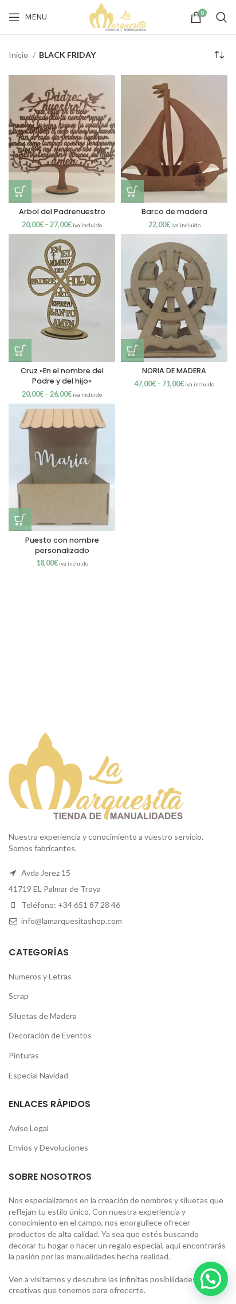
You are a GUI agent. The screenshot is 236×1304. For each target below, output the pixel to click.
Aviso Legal (29, 1128)
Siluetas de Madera (43, 1016)
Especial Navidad (38, 1075)
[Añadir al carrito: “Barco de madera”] (132, 191)
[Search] (221, 17)
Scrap (19, 996)
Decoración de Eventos (50, 1035)
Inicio (19, 55)
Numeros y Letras (40, 976)
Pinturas (24, 1055)
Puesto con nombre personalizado (62, 545)
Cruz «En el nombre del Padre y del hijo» (62, 376)
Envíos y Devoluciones (48, 1147)
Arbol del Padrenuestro (62, 211)
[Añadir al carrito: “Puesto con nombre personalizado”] (20, 519)
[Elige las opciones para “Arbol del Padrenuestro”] (20, 191)
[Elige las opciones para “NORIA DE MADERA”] (132, 350)
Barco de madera (174, 211)
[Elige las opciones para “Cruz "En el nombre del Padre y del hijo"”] (20, 350)
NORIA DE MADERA (174, 371)
